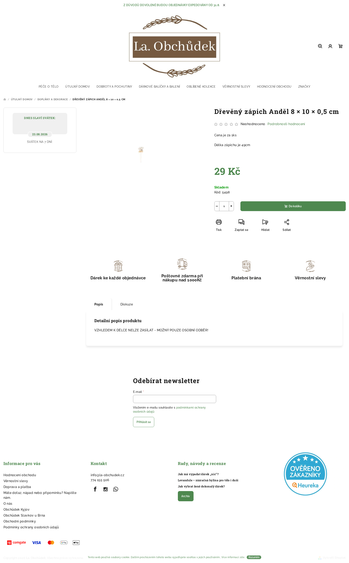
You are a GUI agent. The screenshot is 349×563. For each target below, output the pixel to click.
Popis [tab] (98, 304)
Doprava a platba (17, 487)
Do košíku (295, 206)
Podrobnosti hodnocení (286, 124)
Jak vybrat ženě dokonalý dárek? (201, 486)
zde (242, 557)
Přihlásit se (144, 422)
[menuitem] (48, 86)
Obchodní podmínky (19, 521)
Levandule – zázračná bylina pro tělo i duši (208, 480)
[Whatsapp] (115, 489)
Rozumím (254, 557)
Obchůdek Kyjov (16, 509)
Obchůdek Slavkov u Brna (24, 515)
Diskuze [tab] (126, 304)
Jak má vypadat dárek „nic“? (198, 474)
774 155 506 (100, 480)
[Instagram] (105, 489)
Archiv (185, 496)
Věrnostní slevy (15, 481)
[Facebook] (95, 489)
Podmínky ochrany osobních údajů (31, 527)
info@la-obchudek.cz (107, 475)
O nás (7, 504)
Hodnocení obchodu (19, 475)
